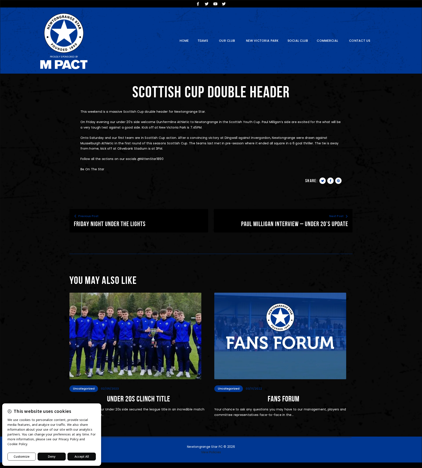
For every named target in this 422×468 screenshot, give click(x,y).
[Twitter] (206, 3)
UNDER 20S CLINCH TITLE (138, 399)
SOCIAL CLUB (297, 40)
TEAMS (203, 40)
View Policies (211, 452)
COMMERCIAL (327, 40)
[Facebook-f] (198, 3)
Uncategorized (84, 388)
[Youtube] (215, 3)
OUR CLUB (227, 40)
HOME (184, 40)
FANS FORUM (283, 399)
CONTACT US (359, 40)
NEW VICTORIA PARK (262, 40)
